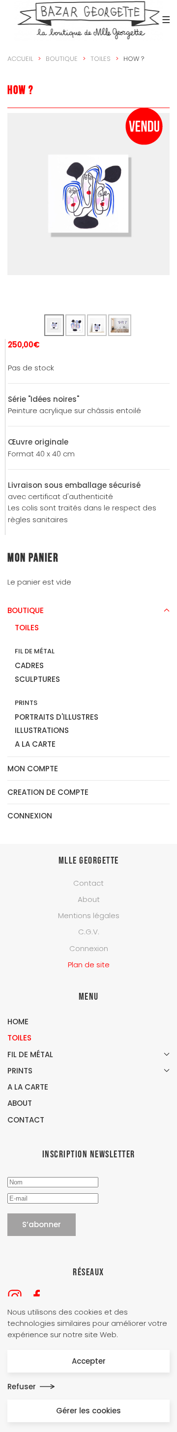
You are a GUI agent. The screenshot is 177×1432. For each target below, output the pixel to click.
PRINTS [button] (19, 1071)
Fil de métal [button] (30, 1054)
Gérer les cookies (88, 1410)
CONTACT (25, 1120)
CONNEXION (29, 816)
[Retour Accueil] (89, 19)
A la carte (35, 744)
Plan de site (89, 964)
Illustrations (42, 730)
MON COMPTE (32, 768)
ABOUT (19, 1103)
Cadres (29, 665)
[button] (165, 19)
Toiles (27, 627)
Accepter (89, 1361)
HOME (18, 1021)
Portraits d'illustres (56, 717)
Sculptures (37, 679)
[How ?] (88, 193)
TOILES (19, 1038)
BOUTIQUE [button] (25, 610)
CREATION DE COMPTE (47, 792)
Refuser (21, 1386)
